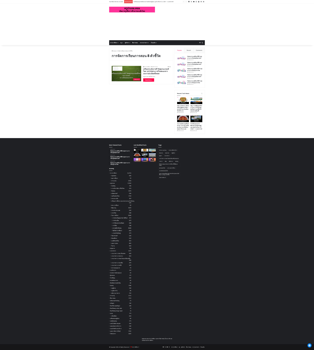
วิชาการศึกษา (114, 215)
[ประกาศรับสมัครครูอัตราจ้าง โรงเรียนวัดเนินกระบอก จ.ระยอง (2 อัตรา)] (152, 155)
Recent (189, 50)
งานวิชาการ (113, 270)
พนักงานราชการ (115, 293)
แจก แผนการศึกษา (171, 168)
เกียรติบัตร (114, 316)
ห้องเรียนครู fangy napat (116, 310)
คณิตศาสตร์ (114, 193)
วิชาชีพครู (112, 278)
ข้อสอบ (113, 191)
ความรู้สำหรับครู (117, 228)
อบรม (111, 313)
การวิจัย (115, 225)
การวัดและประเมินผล (118, 223)
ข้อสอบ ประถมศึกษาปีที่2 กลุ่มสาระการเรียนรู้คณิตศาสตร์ (194, 57)
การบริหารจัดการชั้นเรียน (117, 188)
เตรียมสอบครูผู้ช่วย (114, 318)
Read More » (148, 80)
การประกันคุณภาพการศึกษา (120, 218)
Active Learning (162, 150)
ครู (121, 42)
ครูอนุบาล (112, 248)
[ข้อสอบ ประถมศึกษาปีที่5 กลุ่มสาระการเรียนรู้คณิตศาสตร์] (181, 64)
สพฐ (166, 161)
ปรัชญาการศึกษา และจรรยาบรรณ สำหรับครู (122, 201)
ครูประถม (112, 183)
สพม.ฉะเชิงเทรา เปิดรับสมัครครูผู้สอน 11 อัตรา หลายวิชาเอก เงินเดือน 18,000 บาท (183, 108)
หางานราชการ (144, 42)
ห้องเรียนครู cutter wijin (116, 308)
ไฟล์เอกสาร (113, 333)
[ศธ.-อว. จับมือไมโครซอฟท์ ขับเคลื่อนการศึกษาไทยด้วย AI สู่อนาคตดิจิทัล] (144, 160)
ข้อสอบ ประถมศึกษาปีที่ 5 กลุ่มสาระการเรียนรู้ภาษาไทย (194, 81)
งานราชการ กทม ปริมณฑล (118, 253)
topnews (113, 175)
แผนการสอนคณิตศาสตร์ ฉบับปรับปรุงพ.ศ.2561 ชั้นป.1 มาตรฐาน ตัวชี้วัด (169, 174)
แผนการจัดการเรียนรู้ (115, 331)
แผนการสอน (114, 243)
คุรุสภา (160, 155)
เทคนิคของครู (113, 321)
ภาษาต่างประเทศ (115, 210)
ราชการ (160, 161)
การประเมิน (116, 220)
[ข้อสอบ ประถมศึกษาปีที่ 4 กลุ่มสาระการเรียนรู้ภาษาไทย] (181, 70)
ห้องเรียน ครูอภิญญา (115, 305)
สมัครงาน (171, 161)
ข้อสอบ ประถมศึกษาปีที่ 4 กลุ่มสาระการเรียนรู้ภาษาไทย (194, 69)
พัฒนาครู (113, 207)
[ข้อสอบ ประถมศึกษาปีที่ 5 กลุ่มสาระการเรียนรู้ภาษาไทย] (181, 82)
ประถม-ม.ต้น (114, 198)
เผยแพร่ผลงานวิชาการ (115, 326)
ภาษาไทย (113, 213)
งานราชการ (113, 250)
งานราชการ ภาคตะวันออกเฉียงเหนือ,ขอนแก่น (169, 158)
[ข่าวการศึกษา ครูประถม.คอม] (132, 9)
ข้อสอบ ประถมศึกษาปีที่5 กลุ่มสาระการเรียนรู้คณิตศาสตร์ (194, 63)
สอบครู (111, 285)
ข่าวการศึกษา (113, 42)
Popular (179, 50)
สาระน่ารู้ (113, 180)
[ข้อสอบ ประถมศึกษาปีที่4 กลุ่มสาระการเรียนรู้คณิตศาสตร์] (181, 76)
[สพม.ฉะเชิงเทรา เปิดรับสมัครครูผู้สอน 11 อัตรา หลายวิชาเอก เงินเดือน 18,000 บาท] (183, 100)
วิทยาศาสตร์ (114, 235)
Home (114, 51)
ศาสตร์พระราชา (114, 280)
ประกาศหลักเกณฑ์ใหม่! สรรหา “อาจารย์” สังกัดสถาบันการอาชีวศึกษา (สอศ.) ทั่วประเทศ (183, 126)
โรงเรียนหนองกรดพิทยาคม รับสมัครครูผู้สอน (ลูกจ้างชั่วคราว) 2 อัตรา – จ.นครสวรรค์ (196, 126)
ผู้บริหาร (127, 42)
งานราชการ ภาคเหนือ (117, 262)
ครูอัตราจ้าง (114, 290)
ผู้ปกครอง (112, 275)
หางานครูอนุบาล (115, 267)
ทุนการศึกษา (114, 178)
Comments (199, 50)
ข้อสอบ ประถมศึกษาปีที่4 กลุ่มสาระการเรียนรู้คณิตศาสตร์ (194, 75)
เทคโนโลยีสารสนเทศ (115, 323)
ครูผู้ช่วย (113, 288)
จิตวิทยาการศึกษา (117, 230)
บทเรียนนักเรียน (115, 196)
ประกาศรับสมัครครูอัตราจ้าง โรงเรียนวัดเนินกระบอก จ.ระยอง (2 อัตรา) (150, 1)
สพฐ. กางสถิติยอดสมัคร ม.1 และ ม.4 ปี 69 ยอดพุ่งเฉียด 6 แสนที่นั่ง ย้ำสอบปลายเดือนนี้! (196, 108)
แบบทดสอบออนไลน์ (163, 170)
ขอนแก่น (161, 153)
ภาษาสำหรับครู (117, 233)
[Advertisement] (157, 28)
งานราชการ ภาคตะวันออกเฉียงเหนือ (120, 258)
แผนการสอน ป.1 (162, 177)
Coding (113, 185)
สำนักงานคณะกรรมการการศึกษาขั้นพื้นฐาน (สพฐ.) (168, 164)
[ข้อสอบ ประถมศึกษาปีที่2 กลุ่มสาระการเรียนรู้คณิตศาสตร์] (181, 58)
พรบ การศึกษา (115, 205)
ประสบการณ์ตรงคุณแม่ (116, 272)
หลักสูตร (112, 303)
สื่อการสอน (135, 42)
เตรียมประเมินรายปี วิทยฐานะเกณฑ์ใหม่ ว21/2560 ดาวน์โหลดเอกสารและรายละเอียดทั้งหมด (156, 71)
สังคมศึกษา (114, 238)
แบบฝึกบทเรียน (115, 240)
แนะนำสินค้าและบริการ (116, 328)
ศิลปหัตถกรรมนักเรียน (115, 283)
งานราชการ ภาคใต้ (116, 265)
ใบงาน (113, 245)
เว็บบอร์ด (153, 42)
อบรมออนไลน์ (162, 168)
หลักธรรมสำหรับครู (114, 300)
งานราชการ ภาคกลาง (117, 256)
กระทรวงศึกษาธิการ (173, 150)
